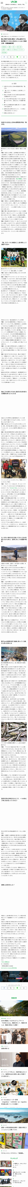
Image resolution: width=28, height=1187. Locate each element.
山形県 (3, 49)
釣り (14, 46)
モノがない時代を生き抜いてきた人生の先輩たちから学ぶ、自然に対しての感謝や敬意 (14, 100)
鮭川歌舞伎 (19, 179)
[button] (4, 57)
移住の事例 (4, 52)
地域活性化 (4, 46)
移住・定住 (19, 46)
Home (2, 6)
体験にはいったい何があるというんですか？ (15, 49)
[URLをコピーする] (24, 57)
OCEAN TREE (13, 488)
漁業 (9, 46)
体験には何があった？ (9, 113)
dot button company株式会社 (9, 968)
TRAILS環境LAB (5, 962)
